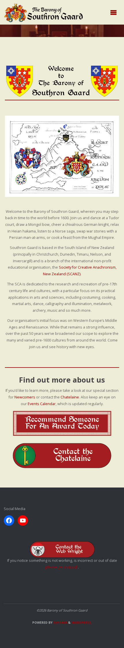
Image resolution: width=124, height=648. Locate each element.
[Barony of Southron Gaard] (44, 12)
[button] (59, 189)
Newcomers (24, 397)
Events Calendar (42, 403)
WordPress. (82, 623)
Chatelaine (70, 397)
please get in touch (61, 567)
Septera (59, 623)
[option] (62, 156)
